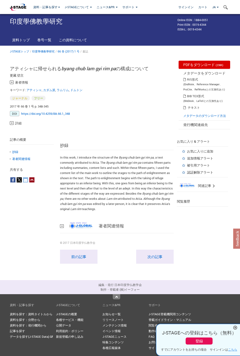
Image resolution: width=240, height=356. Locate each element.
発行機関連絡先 (195, 124)
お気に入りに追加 (200, 151)
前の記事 (78, 256)
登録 (199, 341)
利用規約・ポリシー (69, 331)
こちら (232, 349)
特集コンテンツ (113, 342)
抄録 (15, 152)
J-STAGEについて (77, 7)
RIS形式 (192, 79)
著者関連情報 (21, 159)
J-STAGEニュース (114, 336)
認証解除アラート (200, 172)
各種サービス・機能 (69, 320)
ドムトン (76, 90)
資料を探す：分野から (25, 320)
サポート (128, 7)
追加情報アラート (200, 158)
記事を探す (17, 331)
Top (116, 296)
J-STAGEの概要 (66, 314)
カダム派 (49, 90)
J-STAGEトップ (19, 51)
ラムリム (63, 90)
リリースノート (113, 320)
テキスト (194, 107)
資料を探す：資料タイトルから (31, 314)
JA (214, 7)
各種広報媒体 (111, 348)
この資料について (73, 39)
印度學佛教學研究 (43, 51)
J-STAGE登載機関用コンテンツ (170, 314)
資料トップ (21, 39)
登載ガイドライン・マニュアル (170, 320)
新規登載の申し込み (69, 336)
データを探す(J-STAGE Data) (30, 336)
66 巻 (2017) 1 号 (68, 51)
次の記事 (154, 256)
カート (202, 7)
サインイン (186, 7)
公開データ (63, 325)
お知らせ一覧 (111, 314)
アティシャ (34, 90)
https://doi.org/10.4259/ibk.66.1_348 (45, 113)
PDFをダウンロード (203, 64)
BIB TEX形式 (195, 96)
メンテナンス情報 (114, 325)
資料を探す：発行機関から (28, 325)
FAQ (151, 336)
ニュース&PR (106, 7)
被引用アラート (198, 165)
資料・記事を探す (45, 7)
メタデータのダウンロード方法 (204, 116)
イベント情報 (111, 331)
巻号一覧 (44, 39)
